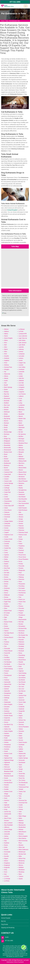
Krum (5, 872)
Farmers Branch (8, 637)
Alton (5, 351)
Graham (6, 709)
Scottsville (21, 706)
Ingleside (6, 805)
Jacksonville (7, 814)
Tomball (21, 789)
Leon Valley (22, 367)
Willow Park (22, 858)
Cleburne (6, 512)
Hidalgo (6, 755)
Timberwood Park (24, 787)
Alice (5, 342)
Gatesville (7, 691)
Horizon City (7, 780)
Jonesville (7, 834)
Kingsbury (7, 863)
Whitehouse (22, 851)
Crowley (6, 546)
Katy (5, 840)
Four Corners (8, 666)
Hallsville (6, 726)
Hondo (6, 778)
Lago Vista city (23, 338)
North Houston (23, 508)
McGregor (21, 438)
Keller (5, 847)
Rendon (21, 624)
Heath (6, 738)
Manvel (21, 416)
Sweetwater (22, 762)
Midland (21, 456)
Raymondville (22, 619)
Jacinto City (7, 811)
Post (20, 597)
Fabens (6, 630)
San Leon (21, 688)
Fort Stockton (8, 662)
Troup (20, 793)
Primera (21, 606)
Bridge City (7, 438)
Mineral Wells (22, 467)
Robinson (21, 642)
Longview (21, 391)
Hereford (6, 749)
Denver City (7, 579)
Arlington (6, 369)
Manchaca (21, 409)
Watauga (21, 822)
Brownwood (7, 449)
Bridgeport (7, 441)
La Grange (7, 878)
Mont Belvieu (22, 479)
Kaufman (6, 843)
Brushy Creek (8, 452)
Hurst (5, 798)
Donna (6, 592)
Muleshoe (21, 483)
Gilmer (6, 700)
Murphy (21, 487)
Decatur (6, 566)
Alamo (6, 336)
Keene (6, 845)
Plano (20, 581)
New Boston (22, 496)
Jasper (6, 816)
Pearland (21, 550)
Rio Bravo (21, 633)
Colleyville (7, 523)
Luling (20, 403)
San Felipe (22, 684)
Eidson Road (8, 610)
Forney (6, 655)
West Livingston (23, 836)
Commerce (7, 525)
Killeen (6, 860)
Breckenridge (8, 432)
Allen (5, 347)
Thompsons (22, 784)
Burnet (6, 467)
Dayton (6, 563)
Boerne (6, 420)
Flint (5, 646)
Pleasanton (22, 583)
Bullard (6, 458)
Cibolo (6, 508)
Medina (21, 445)
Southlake (21, 744)
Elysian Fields (8, 621)
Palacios (21, 525)
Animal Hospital (5, 918)
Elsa (5, 619)
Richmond (21, 630)
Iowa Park (7, 807)
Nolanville (21, 505)
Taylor (20, 767)
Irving (5, 809)
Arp (5, 371)
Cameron (6, 470)
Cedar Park (7, 492)
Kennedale (7, 851)
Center (6, 496)
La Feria (6, 876)
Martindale (22, 427)
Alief (5, 345)
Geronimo (7, 695)
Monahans (22, 476)
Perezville (21, 566)
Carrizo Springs (8, 483)
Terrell (20, 771)
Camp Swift (7, 474)
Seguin (21, 715)
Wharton (21, 845)
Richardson (22, 626)
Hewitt (6, 751)
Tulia (7, 20)
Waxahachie (22, 825)
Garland (6, 688)
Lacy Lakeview (23, 336)
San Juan (21, 686)
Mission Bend (22, 472)
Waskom (21, 820)
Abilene (6, 329)
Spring (20, 747)
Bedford (6, 403)
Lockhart (21, 389)
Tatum (20, 764)
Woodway (21, 872)
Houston (6, 784)
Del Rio (6, 570)
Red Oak (21, 621)
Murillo (20, 485)
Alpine (6, 349)
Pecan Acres (22, 554)
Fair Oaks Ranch (9, 633)
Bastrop (6, 391)
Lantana (21, 358)
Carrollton (7, 485)
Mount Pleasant (23, 481)
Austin (6, 380)
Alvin (5, 353)
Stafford (21, 749)
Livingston (21, 387)
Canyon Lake (8, 481)
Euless (6, 626)
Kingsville (7, 867)
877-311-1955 (15, 2)
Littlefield (21, 380)
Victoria (21, 809)
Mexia (20, 454)
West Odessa (22, 838)
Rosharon (21, 657)
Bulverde (6, 461)
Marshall (21, 425)
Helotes (6, 742)
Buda (5, 456)
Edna (5, 608)
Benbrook (7, 416)
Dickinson (7, 588)
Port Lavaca (22, 590)
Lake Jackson (22, 342)
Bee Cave (7, 405)
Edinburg (6, 606)
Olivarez (21, 516)
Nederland (22, 494)
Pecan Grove (22, 557)
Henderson (7, 747)
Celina (6, 494)
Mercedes (21, 449)
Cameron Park (8, 472)
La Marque (22, 329)
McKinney (21, 441)
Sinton (20, 733)
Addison (6, 331)
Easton (6, 604)
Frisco (6, 677)
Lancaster (21, 356)
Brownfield (7, 445)
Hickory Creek (8, 753)
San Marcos (22, 691)
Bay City (6, 394)
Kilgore (6, 858)
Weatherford (22, 827)
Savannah (21, 700)
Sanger (21, 693)
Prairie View (22, 601)
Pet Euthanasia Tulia (14, 20)
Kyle (5, 874)
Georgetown (7, 693)
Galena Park (7, 684)
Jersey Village (8, 829)
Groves (6, 722)
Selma (20, 717)
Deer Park (7, 568)
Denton (6, 577)
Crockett (6, 543)
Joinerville (7, 831)
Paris (20, 541)
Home (2, 20)
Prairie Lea (22, 599)
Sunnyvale (22, 760)
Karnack (6, 838)
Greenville (7, 720)
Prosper (21, 613)
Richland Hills (23, 628)
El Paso (6, 615)
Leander (21, 365)
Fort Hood (7, 659)
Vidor (20, 811)
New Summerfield (24, 503)
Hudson (6, 787)
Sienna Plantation (24, 726)
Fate (5, 639)
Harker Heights (8, 731)
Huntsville (7, 796)
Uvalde (21, 805)
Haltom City (7, 729)
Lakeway (21, 349)
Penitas (21, 563)
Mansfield (21, 414)
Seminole (21, 722)
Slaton (20, 735)
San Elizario (22, 682)
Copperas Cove (8, 534)
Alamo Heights (8, 338)
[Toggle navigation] (25, 6)
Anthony (6, 365)
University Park (23, 802)
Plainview (21, 579)
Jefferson (6, 827)
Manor (20, 412)
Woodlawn (22, 869)
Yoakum (21, 876)
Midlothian (21, 458)
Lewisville (21, 371)
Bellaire (6, 409)
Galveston (7, 686)
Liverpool (21, 385)
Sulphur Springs (23, 758)
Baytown (6, 396)
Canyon (6, 479)
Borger (6, 425)
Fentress (6, 642)
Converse (7, 530)
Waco (20, 814)
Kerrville (6, 856)
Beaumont (7, 398)
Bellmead (7, 412)
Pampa (21, 539)
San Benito (22, 680)
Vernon (21, 807)
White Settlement (23, 849)
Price (20, 604)
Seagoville (22, 711)
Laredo (21, 360)
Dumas (6, 597)
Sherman (21, 724)
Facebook (21, 962)
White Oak (21, 847)
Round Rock (22, 659)
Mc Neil (21, 432)
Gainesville (7, 682)
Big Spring (7, 418)
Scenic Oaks (22, 702)
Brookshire (7, 443)
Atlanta (6, 378)
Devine (6, 583)
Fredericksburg (8, 668)
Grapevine (7, 717)
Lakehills (21, 347)
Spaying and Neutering (7, 927)
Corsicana (7, 541)
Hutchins (6, 800)
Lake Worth (22, 345)
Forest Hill (7, 653)
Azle (5, 382)
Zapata (21, 878)
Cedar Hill (7, 490)
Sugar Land (22, 755)
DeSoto (6, 581)
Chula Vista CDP (9, 505)
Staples (21, 751)
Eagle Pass (7, 601)
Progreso (21, 610)
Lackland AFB (23, 333)
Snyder (21, 738)
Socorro (21, 740)
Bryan (5, 454)
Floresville (7, 648)
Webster (21, 829)
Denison (6, 575)
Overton (21, 523)
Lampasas (21, 353)
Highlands (7, 762)
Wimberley (22, 860)
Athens (6, 376)
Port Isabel (22, 588)
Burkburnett (7, 463)
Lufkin (20, 400)
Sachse (21, 668)
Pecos (20, 561)
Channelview (8, 501)
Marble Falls (22, 418)
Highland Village (9, 760)
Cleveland (7, 514)
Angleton (6, 360)
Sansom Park (22, 695)
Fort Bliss (6, 657)
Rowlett (21, 662)
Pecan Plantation (23, 559)
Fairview (6, 635)
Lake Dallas (22, 340)
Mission (21, 470)
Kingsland (7, 865)
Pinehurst (21, 575)
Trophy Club (22, 791)
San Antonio (22, 677)
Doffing (6, 590)
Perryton (21, 568)
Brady (5, 429)
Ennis (5, 624)
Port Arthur (22, 586)
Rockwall (21, 650)
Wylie (20, 874)
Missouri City (22, 474)
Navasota (21, 492)
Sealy (20, 713)
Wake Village (22, 816)
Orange (21, 519)
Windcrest (21, 863)
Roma (20, 653)
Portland (21, 595)
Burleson (6, 465)
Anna (5, 362)
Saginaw (21, 671)
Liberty (20, 374)
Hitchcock (7, 767)
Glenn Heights (8, 704)
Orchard (21, 521)
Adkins (6, 333)
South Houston (23, 742)
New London (22, 501)
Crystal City (7, 548)
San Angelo (22, 675)
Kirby (5, 869)
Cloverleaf (7, 516)
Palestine (21, 528)
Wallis (20, 818)
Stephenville (22, 753)
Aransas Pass (8, 367)
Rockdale (21, 646)
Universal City (23, 800)
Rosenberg (22, 655)
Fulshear (6, 680)
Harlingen (7, 735)
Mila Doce (21, 463)
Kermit (6, 854)
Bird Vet (3, 921)
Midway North (22, 461)
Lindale (21, 376)
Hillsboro (6, 764)
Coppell (6, 532)
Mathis (20, 429)
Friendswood (8, 675)
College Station (8, 521)
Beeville (6, 407)
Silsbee (21, 729)
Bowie (6, 427)
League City (22, 362)
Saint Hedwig (22, 673)
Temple (21, 769)
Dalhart (6, 557)
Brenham (6, 434)
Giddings (6, 697)
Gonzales (7, 706)
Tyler (20, 798)
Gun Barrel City (8, 724)
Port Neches (22, 592)
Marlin (20, 423)
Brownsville (7, 447)
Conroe (6, 528)
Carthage (6, 487)
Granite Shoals (8, 715)
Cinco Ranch (8, 510)
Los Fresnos (22, 394)
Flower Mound (8, 650)
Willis (20, 856)
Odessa (21, 514)
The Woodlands (23, 782)
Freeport (6, 671)
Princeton (21, 608)
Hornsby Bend (8, 782)
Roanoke (21, 639)
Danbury (6, 561)
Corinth (6, 537)
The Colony (22, 780)
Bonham (6, 423)
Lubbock (21, 396)
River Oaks (22, 637)
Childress (7, 503)
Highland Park (8, 758)
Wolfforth (21, 867)
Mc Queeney (22, 434)
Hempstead (7, 744)
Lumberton (22, 405)
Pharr (20, 572)
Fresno (6, 673)
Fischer (6, 644)
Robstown (21, 644)
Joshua (6, 836)
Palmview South (23, 532)
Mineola (21, 465)
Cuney (6, 552)
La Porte (21, 331)
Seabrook (21, 709)
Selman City (22, 720)
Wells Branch (22, 831)
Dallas (6, 559)
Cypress (6, 554)
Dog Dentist (4, 924)
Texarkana (21, 776)
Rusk (20, 666)
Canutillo (6, 476)
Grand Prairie (8, 713)
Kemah (6, 849)
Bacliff (6, 385)
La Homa (6, 881)
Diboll (5, 586)
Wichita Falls (22, 854)
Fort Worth (7, 664)
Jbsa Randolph (8, 825)
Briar (5, 436)
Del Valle (6, 572)
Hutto (5, 802)
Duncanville (7, 599)
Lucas (20, 398)
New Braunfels (23, 499)
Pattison (21, 548)
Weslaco (21, 834)
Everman (6, 628)
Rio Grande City (23, 635)
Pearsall (21, 552)
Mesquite (21, 452)
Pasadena (21, 546)
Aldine (6, 340)
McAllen (21, 436)
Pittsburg (21, 577)
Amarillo (6, 356)
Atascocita (7, 374)
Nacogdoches (22, 490)
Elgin (5, 617)
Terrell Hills (22, 773)
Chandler (6, 499)
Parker (20, 543)
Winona (21, 865)
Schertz (21, 704)
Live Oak (21, 382)
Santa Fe (21, 697)
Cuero (6, 550)
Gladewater (7, 702)
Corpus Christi (8, 539)
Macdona (21, 407)
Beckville (6, 400)
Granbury (6, 711)
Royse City (22, 664)
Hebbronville (7, 740)
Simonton (21, 731)
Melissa (21, 447)
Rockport (21, 648)
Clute (5, 519)
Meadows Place (23, 443)
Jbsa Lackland (8, 822)
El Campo (7, 613)
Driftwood (7, 595)
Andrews (6, 358)
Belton (6, 414)
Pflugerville (22, 570)
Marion (20, 420)
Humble (6, 789)
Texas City (21, 778)
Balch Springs (8, 387)
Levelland (21, 369)
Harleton (6, 733)
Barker (6, 389)
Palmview (21, 530)
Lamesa (21, 351)
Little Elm (21, 378)
